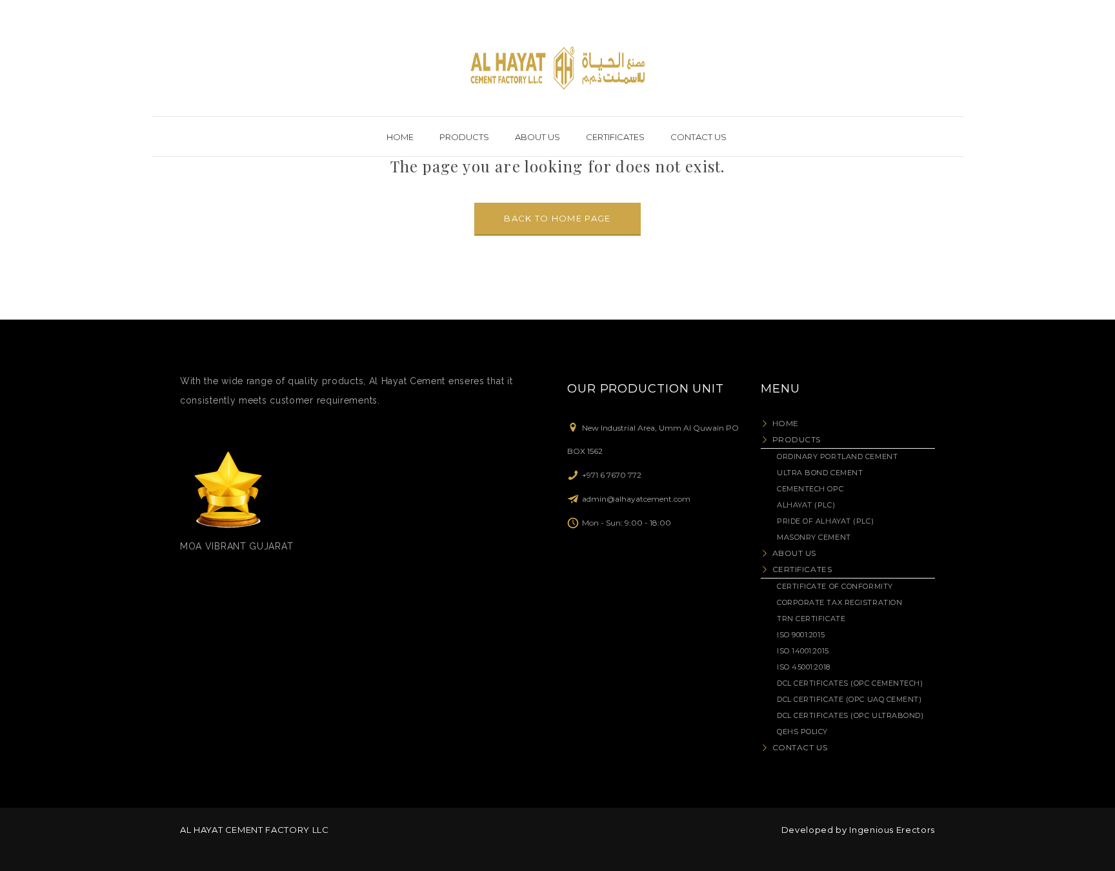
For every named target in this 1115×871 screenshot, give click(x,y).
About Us (794, 553)
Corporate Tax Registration (839, 602)
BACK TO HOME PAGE (557, 218)
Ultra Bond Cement (820, 472)
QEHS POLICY (802, 731)
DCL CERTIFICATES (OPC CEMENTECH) (850, 683)
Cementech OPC (810, 488)
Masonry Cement (814, 537)
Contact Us (799, 747)
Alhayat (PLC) (806, 504)
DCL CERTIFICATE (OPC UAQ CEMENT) (849, 699)
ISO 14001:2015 (803, 650)
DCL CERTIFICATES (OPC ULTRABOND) (850, 715)
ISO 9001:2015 (801, 634)
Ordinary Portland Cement (837, 456)
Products (796, 439)
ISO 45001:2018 (803, 666)
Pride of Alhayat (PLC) (825, 521)
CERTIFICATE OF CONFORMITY (835, 586)
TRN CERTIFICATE (811, 618)
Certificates (802, 569)
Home (785, 423)
